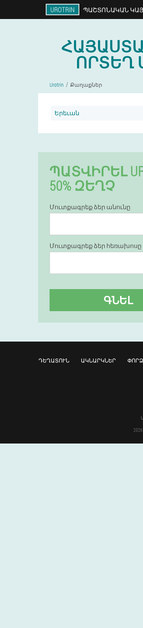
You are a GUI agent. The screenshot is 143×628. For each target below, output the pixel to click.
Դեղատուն (54, 360)
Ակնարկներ (98, 360)
